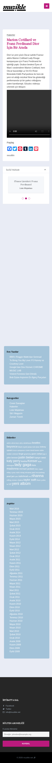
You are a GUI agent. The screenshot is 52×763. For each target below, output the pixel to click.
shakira (20, 480)
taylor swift (30, 479)
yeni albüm (21, 483)
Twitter (8, 709)
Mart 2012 (14, 549)
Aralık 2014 (15, 532)
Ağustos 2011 (16, 573)
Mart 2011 (14, 590)
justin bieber (26, 457)
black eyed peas (25, 447)
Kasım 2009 (15, 645)
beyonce (12, 446)
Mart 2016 (14, 509)
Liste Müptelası (17, 410)
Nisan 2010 (15, 628)
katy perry (13, 461)
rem (30, 476)
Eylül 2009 (15, 651)
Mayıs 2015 (15, 519)
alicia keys (15, 443)
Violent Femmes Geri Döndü (23, 374)
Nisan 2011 (15, 587)
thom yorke (41, 480)
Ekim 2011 (15, 566)
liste (34, 465)
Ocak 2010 (15, 638)
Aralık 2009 (15, 641)
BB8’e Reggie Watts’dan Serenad (25, 357)
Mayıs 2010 (15, 624)
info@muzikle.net (13, 712)
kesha (24, 461)
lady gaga (23, 465)
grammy (27, 454)
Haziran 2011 (16, 580)
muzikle (11, 155)
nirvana (28, 472)
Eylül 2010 (15, 610)
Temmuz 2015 (16, 512)
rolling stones (12, 480)
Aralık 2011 (15, 559)
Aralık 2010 (15, 600)
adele (9, 443)
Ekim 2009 (15, 648)
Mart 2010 (14, 631)
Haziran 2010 (16, 621)
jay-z (45, 454)
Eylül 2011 (15, 570)
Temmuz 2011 (16, 576)
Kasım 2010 (15, 604)
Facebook (9, 706)
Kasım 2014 (15, 536)
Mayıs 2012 (15, 542)
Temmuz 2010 (16, 617)
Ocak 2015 (15, 529)
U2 (10, 484)
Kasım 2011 (15, 563)
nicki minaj (20, 473)
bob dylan (36, 447)
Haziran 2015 (16, 515)
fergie (21, 454)
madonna (13, 468)
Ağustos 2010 (16, 614)
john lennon (12, 457)
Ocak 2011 (15, 597)
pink (16, 476)
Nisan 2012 (15, 546)
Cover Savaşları (17, 403)
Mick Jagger (39, 469)
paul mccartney (38, 472)
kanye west (40, 457)
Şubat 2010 (15, 634)
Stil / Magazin (16, 413)
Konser (32, 461)
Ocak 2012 (15, 556)
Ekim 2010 (15, 607)
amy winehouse (25, 443)
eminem (15, 454)
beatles (36, 442)
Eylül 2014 (15, 539)
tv (7, 484)
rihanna (38, 476)
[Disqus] (26, 242)
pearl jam (11, 476)
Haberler (11, 35)
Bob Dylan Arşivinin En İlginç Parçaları (28, 377)
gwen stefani (36, 454)
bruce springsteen (19, 450)
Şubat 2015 (15, 525)
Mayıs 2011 (15, 583)
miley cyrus (11, 473)
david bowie (34, 450)
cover (27, 450)
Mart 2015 (14, 522)
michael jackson (27, 469)
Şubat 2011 (15, 593)
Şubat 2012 (15, 553)
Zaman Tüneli (16, 417)
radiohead (23, 476)
